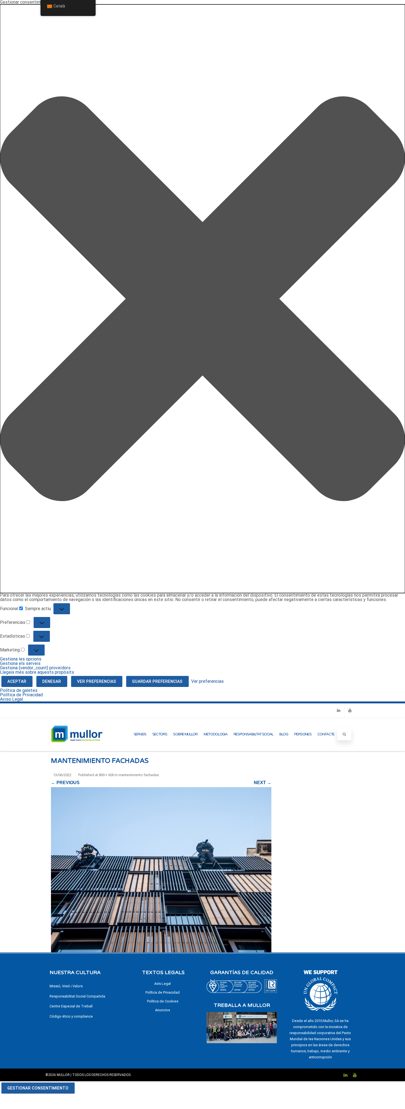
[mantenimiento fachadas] (161, 869)
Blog (283, 734)
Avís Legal (162, 984)
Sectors (159, 734)
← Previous (65, 782)
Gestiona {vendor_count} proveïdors (35, 667)
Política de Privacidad (21, 694)
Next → (262, 782)
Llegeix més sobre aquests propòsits (37, 672)
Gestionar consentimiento (38, 1088)
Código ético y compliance (71, 1016)
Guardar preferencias (157, 681)
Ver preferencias (96, 681)
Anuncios (162, 1010)
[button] (202, 298)
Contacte (325, 734)
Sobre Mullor (185, 734)
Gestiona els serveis (20, 663)
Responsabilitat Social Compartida (77, 996)
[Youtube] (349, 710)
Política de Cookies (162, 1001)
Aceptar (16, 681)
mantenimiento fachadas (138, 775)
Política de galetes (18, 690)
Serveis (140, 734)
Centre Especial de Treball (71, 1006)
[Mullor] (77, 748)
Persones (303, 734)
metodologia (216, 734)
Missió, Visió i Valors (66, 986)
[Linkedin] (338, 710)
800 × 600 (106, 775)
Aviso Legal (11, 699)
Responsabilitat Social (253, 734)
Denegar (51, 681)
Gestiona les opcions (20, 659)
